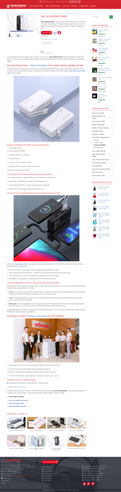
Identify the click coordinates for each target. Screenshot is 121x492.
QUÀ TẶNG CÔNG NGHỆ (100, 137)
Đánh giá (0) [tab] (49, 53)
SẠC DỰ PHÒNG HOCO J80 (76, 448)
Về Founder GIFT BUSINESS (91, 480)
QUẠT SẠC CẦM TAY (49, 473)
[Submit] (79, 1)
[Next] (35, 22)
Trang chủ (44, 13)
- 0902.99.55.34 (99, 469)
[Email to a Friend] (48, 43)
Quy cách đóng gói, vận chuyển (93, 475)
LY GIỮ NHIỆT (47, 480)
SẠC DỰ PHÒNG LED (36, 430)
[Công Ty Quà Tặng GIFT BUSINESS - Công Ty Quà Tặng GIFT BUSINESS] (17, 6)
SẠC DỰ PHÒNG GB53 (16, 430)
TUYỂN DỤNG (83, 6)
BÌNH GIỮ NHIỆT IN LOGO (98, 117)
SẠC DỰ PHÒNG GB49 (76, 430)
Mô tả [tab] (42, 53)
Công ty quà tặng (37, 316)
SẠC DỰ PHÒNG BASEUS (56, 430)
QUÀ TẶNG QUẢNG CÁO (100, 159)
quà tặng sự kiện (21, 264)
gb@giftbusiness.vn (19, 387)
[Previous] (9, 22)
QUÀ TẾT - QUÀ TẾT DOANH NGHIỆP (23, 475)
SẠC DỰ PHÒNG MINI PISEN (18, 400)
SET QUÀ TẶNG (97, 172)
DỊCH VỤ (66, 6)
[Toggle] (112, 117)
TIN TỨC (74, 6)
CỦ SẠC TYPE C (98, 142)
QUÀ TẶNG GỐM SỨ (99, 151)
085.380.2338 (91, 469)
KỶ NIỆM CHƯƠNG (98, 134)
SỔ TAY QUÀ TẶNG (98, 175)
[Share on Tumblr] (51, 43)
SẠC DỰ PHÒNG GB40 (16, 448)
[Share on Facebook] (42, 43)
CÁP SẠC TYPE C (48, 467)
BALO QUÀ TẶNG (98, 113)
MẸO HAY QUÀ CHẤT (52, 6)
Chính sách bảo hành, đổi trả (92, 471)
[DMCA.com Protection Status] (6, 480)
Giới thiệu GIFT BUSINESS (91, 478)
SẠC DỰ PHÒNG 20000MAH (56, 449)
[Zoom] (9, 30)
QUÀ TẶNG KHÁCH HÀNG (98, 155)
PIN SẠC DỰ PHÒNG (100, 145)
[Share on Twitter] (45, 43)
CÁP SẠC (96, 140)
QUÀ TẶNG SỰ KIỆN (99, 163)
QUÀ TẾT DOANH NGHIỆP (101, 169)
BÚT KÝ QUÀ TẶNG (98, 121)
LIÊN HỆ (93, 6)
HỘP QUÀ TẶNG (97, 131)
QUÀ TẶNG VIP (97, 166)
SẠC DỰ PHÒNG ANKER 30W (36, 449)
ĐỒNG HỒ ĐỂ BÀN (98, 125)
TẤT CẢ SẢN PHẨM (35, 6)
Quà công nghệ (38, 65)
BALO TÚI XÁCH (48, 469)
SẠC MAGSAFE (98, 147)
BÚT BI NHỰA (47, 478)
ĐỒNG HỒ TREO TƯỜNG (100, 128)
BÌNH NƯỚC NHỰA (48, 471)
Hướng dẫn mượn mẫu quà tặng (93, 473)
